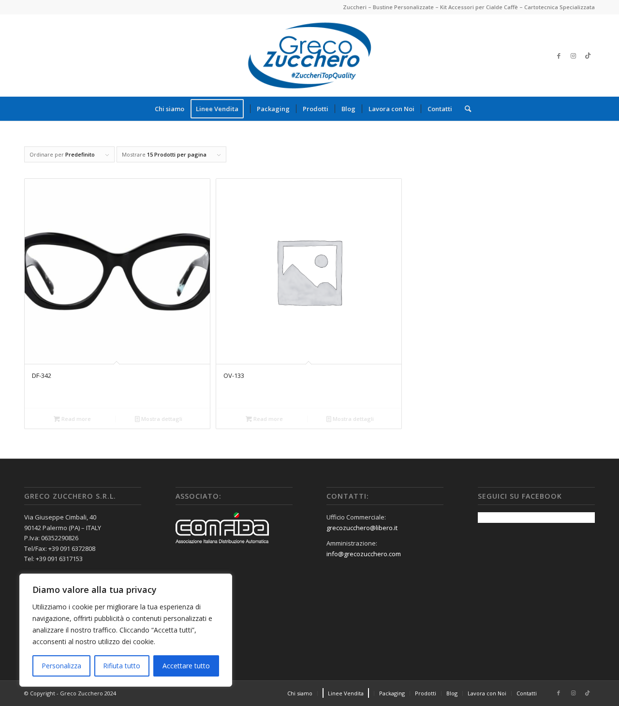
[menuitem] (169, 109)
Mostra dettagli (161, 418)
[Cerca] (464, 109)
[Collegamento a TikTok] (587, 55)
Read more (75, 418)
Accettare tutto (186, 665)
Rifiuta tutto (121, 665)
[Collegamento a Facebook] (558, 55)
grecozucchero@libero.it (362, 527)
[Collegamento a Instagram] (573, 55)
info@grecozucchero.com (363, 553)
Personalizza (61, 665)
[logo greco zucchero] (309, 55)
